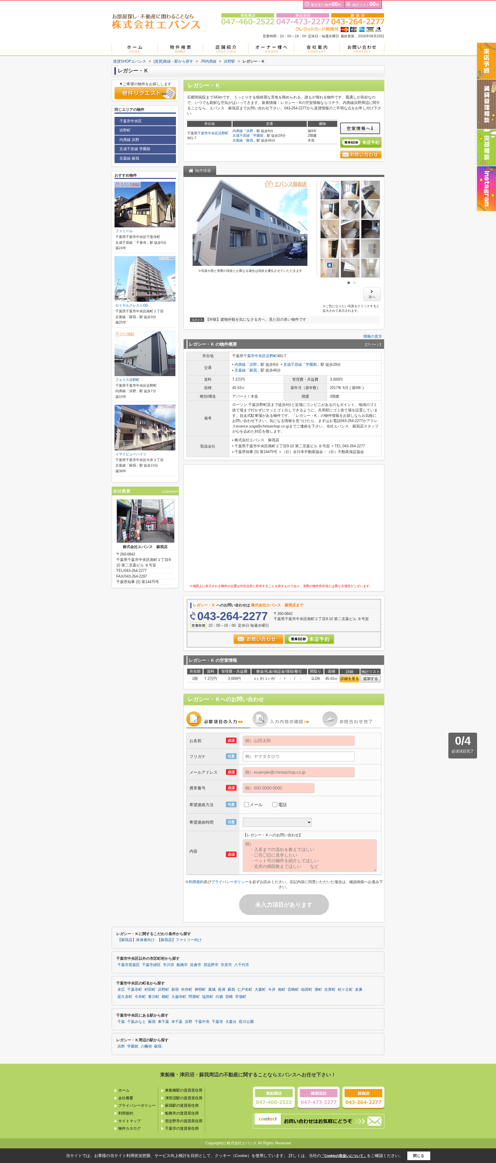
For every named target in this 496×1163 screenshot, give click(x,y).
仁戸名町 (244, 990)
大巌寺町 (178, 997)
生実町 (330, 990)
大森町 (260, 990)
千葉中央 (202, 1022)
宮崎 (229, 997)
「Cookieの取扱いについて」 (344, 1156)
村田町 (150, 990)
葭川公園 (246, 1022)
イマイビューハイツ (130, 454)
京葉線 (237, 140)
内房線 (237, 131)
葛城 (212, 990)
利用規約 (196, 882)
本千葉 (177, 1022)
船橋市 (182, 965)
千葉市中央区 (207, 133)
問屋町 (194, 997)
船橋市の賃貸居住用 (182, 1113)
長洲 (221, 990)
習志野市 (211, 965)
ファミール (124, 231)
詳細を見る (349, 678)
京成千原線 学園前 (134, 149)
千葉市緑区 (151, 965)
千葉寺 (217, 1022)
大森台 (231, 1022)
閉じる (418, 1156)
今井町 (140, 997)
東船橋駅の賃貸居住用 (183, 1090)
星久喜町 (124, 997)
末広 (121, 990)
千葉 (121, 1022)
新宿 (175, 990)
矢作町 (186, 990)
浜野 (249, 131)
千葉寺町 (134, 990)
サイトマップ (129, 1121)
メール (256, 804)
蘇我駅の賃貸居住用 (182, 1105)
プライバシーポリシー (230, 882)
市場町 (240, 997)
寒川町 (153, 997)
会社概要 (125, 1098)
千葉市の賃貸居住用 (182, 1128)
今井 (272, 990)
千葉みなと (136, 1022)
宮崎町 (293, 990)
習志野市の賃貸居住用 (183, 1121)
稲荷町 (306, 990)
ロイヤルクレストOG (131, 305)
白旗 (219, 997)
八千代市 (241, 965)
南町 (281, 990)
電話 (282, 804)
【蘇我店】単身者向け (136, 940)
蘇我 (249, 140)
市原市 (226, 965)
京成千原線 (241, 135)
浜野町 (223, 133)
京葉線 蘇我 (129, 158)
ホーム (123, 1090)
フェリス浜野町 (127, 380)
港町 (318, 990)
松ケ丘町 (345, 990)
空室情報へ (359, 128)
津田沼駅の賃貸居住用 (183, 1098)
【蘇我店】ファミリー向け (179, 940)
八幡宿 (146, 1046)
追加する (370, 678)
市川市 (168, 965)
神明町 (200, 990)
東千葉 (163, 1022)
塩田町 (207, 997)
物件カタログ (129, 1128)
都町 (165, 997)
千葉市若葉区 (128, 965)
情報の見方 (372, 336)
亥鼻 (359, 990)
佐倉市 (195, 965)
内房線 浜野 (129, 140)
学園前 (258, 135)
